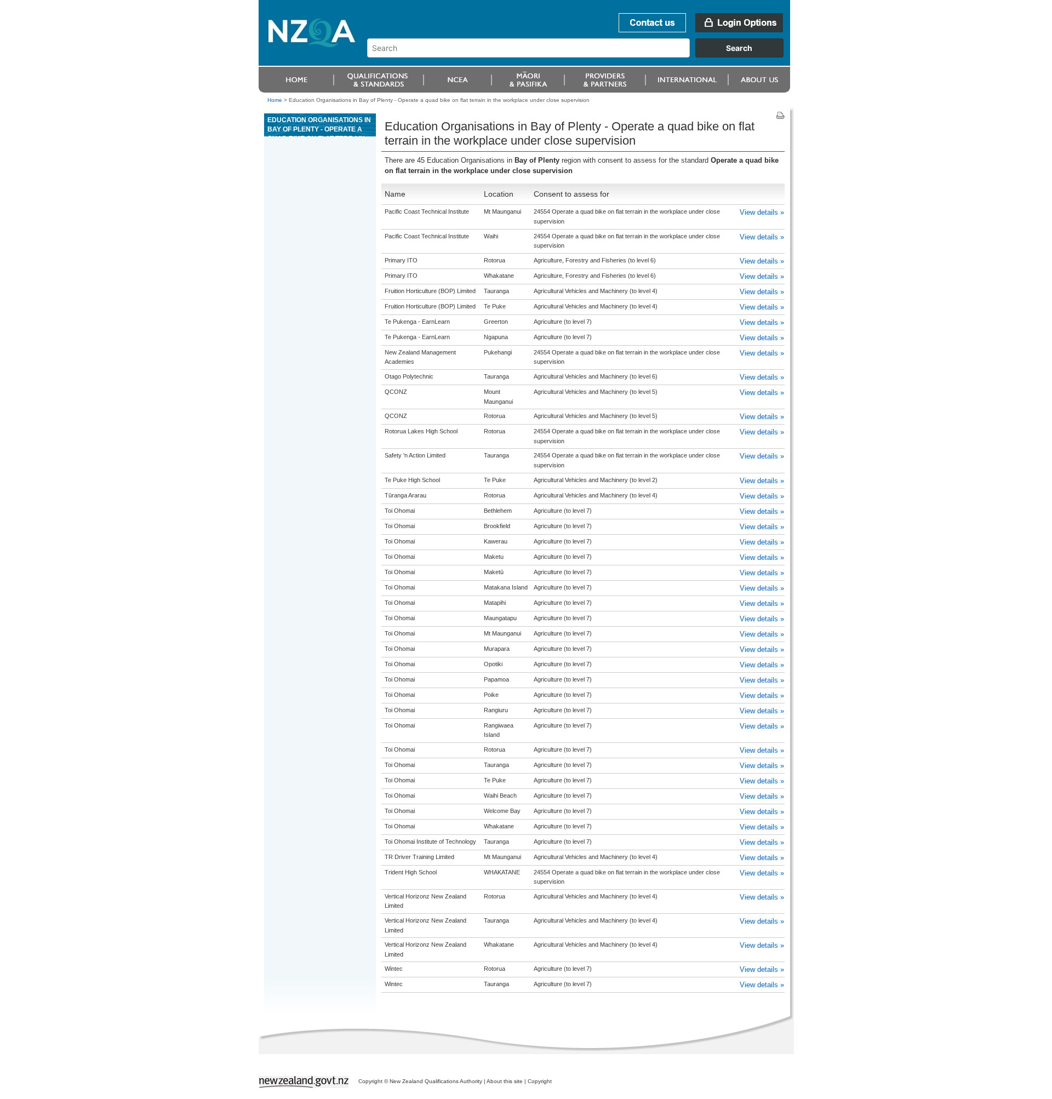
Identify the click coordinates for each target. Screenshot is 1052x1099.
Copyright (540, 1081)
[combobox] (580, 55)
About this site (505, 1081)
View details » (762, 212)
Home (274, 100)
